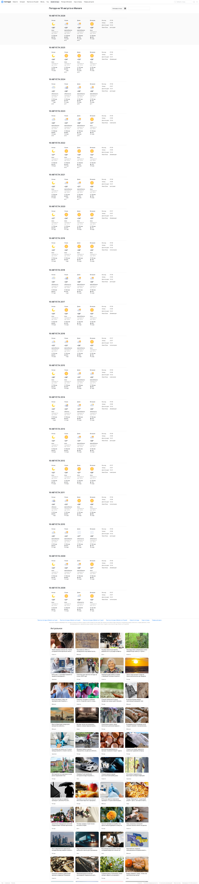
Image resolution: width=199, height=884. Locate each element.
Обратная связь (177, 883)
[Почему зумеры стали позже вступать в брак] (87, 818)
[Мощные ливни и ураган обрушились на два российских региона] (87, 744)
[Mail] (2, 2)
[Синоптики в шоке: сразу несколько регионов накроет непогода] (112, 719)
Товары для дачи (156, 620)
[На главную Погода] (7, 2)
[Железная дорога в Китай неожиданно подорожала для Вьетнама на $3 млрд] (87, 868)
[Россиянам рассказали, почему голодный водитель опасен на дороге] (112, 843)
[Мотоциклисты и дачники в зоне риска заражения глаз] (62, 768)
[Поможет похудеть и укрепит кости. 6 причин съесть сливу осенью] (87, 694)
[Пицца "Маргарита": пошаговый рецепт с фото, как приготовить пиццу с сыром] (136, 793)
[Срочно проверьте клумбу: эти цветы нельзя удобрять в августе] (112, 818)
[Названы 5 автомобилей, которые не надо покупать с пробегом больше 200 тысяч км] (87, 768)
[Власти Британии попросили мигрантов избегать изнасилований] (62, 719)
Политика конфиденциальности (151, 883)
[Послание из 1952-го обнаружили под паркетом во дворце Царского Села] (87, 644)
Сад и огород (145, 620)
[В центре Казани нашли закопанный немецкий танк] (136, 694)
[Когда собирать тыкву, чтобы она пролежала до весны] (136, 868)
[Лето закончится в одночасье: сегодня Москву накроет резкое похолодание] (62, 843)
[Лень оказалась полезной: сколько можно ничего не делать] (136, 818)
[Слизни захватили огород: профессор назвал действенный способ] (112, 694)
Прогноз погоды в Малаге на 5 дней (70, 620)
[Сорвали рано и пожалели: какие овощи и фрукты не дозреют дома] (112, 868)
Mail (2, 883)
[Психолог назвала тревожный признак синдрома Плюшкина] (62, 868)
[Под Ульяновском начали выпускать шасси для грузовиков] (87, 843)
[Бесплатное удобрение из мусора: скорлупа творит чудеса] (112, 744)
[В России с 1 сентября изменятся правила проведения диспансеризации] (62, 669)
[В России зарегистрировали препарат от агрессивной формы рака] (112, 793)
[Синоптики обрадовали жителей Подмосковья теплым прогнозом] (62, 818)
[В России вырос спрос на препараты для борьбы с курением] (62, 694)
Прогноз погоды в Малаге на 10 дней (116, 620)
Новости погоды (134, 620)
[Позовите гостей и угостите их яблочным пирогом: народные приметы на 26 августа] (87, 793)
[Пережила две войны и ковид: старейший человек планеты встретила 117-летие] (112, 669)
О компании (7, 883)
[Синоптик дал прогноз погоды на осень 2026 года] (87, 669)
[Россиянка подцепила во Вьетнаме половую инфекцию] (136, 768)
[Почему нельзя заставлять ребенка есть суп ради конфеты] (112, 644)
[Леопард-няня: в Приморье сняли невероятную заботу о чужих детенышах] (136, 644)
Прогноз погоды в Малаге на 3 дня (47, 620)
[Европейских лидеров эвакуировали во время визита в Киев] (136, 843)
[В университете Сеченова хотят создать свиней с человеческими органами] (136, 719)
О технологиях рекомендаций (165, 883)
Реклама (13, 883)
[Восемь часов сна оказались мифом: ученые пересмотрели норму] (87, 719)
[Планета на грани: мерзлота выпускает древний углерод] (136, 744)
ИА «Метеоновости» (193, 883)
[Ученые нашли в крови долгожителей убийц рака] (112, 768)
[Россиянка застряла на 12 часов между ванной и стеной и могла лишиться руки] (62, 744)
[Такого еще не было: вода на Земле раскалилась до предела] (136, 669)
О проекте (140, 883)
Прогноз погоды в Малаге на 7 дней (93, 620)
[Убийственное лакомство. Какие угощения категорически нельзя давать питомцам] (62, 644)
